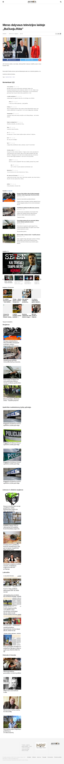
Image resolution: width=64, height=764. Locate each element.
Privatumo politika (57, 757)
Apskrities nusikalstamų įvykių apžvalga (17, 407)
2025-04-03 (11, 33)
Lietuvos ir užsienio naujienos (13, 490)
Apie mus (39, 757)
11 (24, 236)
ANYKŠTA (4, 33)
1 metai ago (17, 86)
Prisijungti (44, 757)
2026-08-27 (20, 196)
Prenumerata (50, 757)
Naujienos (16, 33)
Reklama (34, 757)
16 (21, 33)
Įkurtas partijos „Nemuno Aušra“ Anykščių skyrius (28, 234)
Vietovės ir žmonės (9, 655)
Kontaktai (29, 757)
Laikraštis (6, 572)
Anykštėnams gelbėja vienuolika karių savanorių (28, 207)
